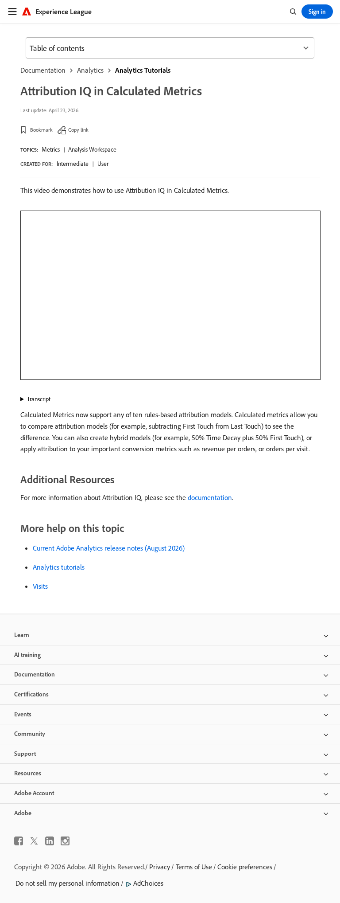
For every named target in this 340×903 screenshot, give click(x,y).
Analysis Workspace (92, 149)
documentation (210, 497)
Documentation (43, 70)
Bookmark (41, 129)
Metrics (51, 149)
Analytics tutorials (59, 567)
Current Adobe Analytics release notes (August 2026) (109, 547)
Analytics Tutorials (142, 70)
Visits (40, 586)
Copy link (78, 129)
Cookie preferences (244, 866)
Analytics (90, 70)
